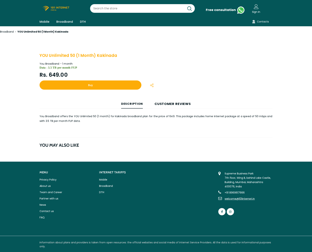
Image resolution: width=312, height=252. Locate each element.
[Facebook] (222, 211)
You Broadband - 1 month (56, 64)
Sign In (256, 12)
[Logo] (62, 8)
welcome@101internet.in (240, 199)
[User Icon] (256, 6)
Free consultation (221, 10)
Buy (90, 85)
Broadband (7, 31)
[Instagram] (230, 211)
